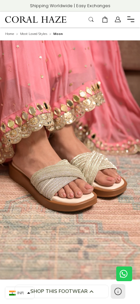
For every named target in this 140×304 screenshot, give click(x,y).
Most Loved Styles (33, 34)
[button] (105, 19)
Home (9, 34)
